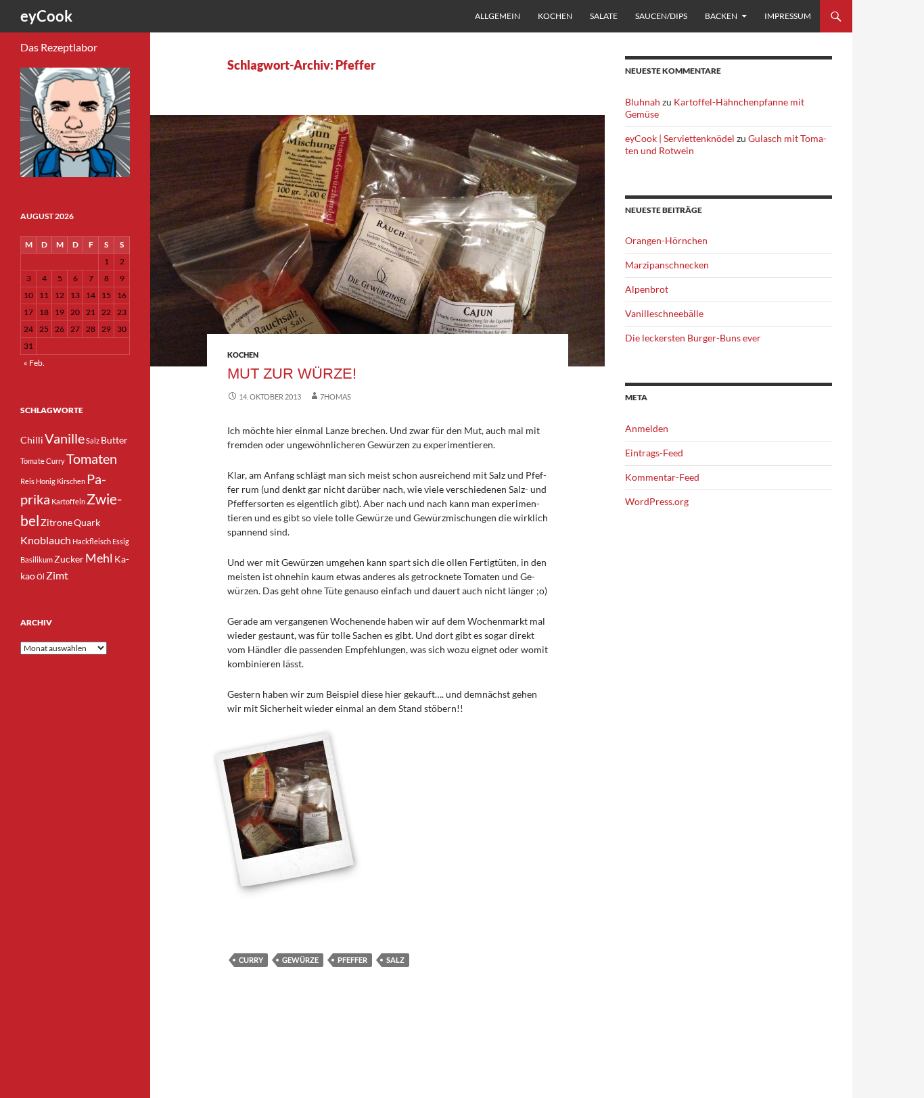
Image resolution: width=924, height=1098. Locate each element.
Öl (41, 576)
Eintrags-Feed (654, 452)
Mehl (99, 557)
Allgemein (497, 16)
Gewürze (300, 959)
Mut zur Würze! (291, 373)
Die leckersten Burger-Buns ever (693, 337)
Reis (27, 481)
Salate (604, 16)
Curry (251, 959)
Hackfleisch (91, 541)
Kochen (555, 16)
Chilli (31, 440)
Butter (114, 440)
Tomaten (91, 458)
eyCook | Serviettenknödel (680, 138)
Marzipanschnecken (667, 264)
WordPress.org (657, 501)
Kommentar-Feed (662, 477)
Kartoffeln (68, 501)
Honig (45, 481)
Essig (120, 541)
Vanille (65, 438)
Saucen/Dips (661, 16)
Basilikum (36, 559)
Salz (395, 959)
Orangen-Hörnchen (666, 240)
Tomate (32, 460)
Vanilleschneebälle (664, 313)
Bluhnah (642, 102)
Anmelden (646, 428)
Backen (721, 16)
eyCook (46, 16)
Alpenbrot (646, 289)
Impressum (787, 16)
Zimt (57, 575)
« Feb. (34, 363)
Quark (87, 522)
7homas (335, 396)
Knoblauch (45, 539)
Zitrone (56, 522)
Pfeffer (352, 959)
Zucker (69, 559)
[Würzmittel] (284, 810)
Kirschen (71, 481)
